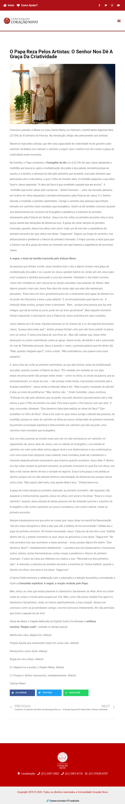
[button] (119, 20)
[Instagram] (112, 5)
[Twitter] (106, 5)
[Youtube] (118, 5)
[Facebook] (99, 5)
